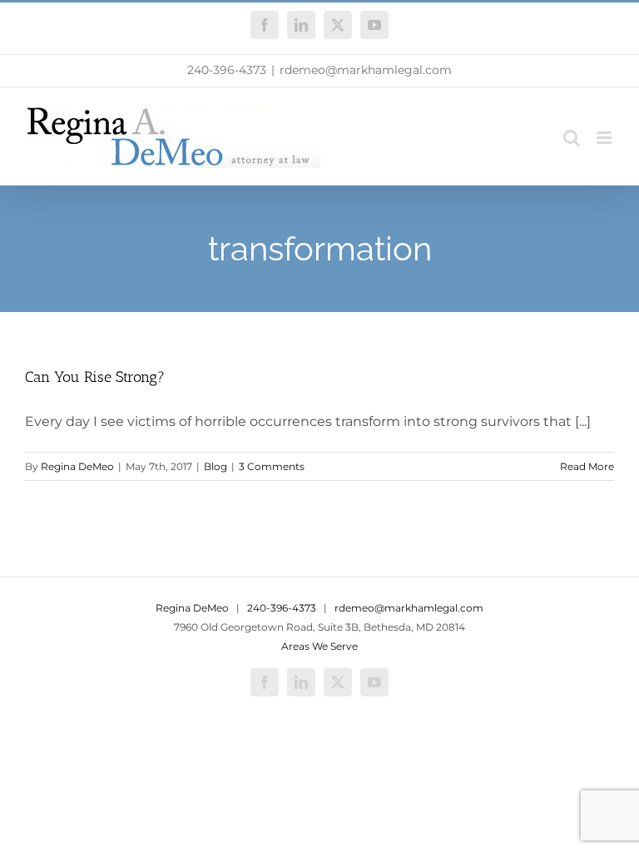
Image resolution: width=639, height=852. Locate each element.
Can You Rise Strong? (95, 377)
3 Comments (272, 466)
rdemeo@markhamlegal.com (366, 69)
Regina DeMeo (77, 466)
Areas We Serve (319, 646)
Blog (215, 466)
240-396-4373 (226, 69)
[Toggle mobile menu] (605, 137)
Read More (587, 466)
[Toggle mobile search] (571, 137)
